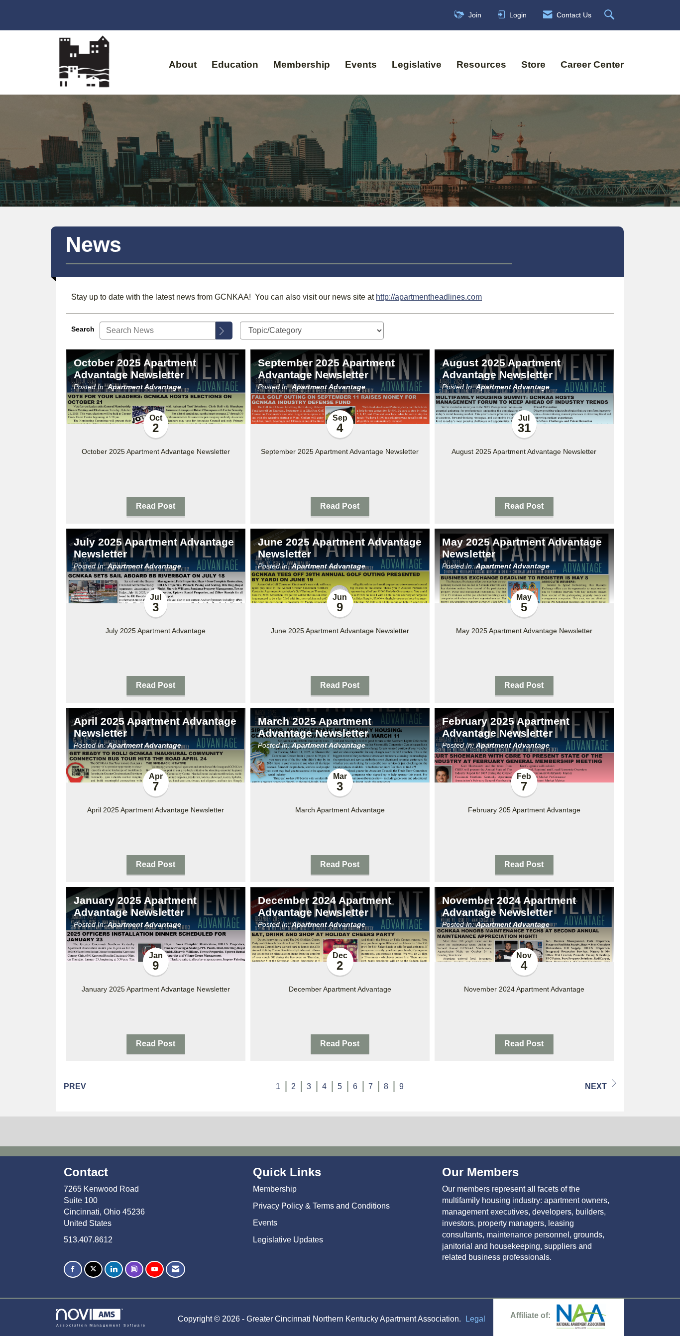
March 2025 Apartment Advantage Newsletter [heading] (314, 727)
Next (596, 1086)
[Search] (224, 330)
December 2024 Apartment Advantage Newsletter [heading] (324, 906)
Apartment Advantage (144, 387)
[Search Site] (610, 15)
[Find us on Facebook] (73, 1269)
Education (235, 64)
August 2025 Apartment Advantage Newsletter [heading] (501, 369)
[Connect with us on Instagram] (134, 1269)
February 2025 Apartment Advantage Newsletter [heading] (505, 727)
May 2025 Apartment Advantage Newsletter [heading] (522, 548)
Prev (75, 1086)
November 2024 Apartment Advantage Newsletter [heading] (509, 906)
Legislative (417, 64)
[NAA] (581, 1316)
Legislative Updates (288, 1239)
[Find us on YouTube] (154, 1269)
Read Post (155, 506)
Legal (475, 1319)
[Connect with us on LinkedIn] (114, 1269)
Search (83, 329)
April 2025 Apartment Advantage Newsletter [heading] (155, 727)
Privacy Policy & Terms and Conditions (321, 1206)
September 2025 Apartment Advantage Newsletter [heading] (326, 369)
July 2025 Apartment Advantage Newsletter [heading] (154, 548)
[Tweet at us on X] (93, 1269)
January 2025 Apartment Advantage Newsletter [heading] (135, 906)
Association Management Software (101, 1325)
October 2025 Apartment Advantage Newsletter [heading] (135, 369)
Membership (301, 64)
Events (361, 64)
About (183, 64)
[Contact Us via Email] (175, 1269)
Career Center (592, 64)
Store (533, 64)
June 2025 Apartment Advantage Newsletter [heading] (340, 548)
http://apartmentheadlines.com (429, 297)
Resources (481, 64)
